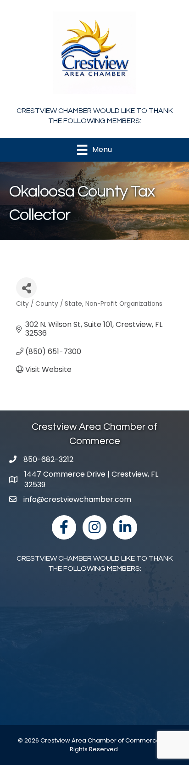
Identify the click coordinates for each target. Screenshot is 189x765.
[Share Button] (26, 287)
